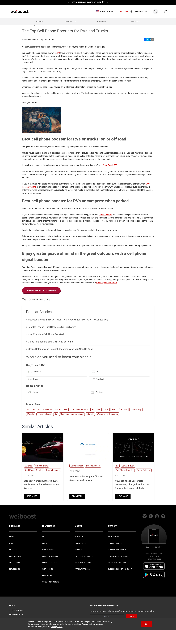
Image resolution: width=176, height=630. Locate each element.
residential (70, 22)
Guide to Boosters (50, 582)
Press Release (44, 414)
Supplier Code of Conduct (120, 569)
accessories (133, 22)
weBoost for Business (107, 414)
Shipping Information (117, 550)
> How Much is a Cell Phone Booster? (45, 334)
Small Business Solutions (71, 414)
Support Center (115, 543)
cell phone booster (79, 409)
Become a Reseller (83, 563)
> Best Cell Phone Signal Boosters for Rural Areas (51, 327)
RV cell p (100, 282)
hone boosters (110, 282)
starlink (90, 414)
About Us (79, 537)
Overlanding (136, 409)
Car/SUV (37, 371)
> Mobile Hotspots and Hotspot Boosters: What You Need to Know (60, 349)
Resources (47, 575)
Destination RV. (105, 214)
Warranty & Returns (117, 563)
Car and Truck (37, 299)
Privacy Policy (57, 626)
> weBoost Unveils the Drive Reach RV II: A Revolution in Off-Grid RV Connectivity (67, 319)
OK (146, 624)
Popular (30, 414)
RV (58, 53)
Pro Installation (49, 563)
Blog (44, 543)
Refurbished (14, 569)
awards (36, 409)
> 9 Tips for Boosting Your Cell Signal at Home (49, 341)
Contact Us (113, 537)
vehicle (39, 22)
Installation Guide (50, 556)
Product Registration (118, 556)
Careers (78, 550)
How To (123, 409)
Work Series (47, 569)
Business (100, 392)
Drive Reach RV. (110, 165)
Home (35, 392)
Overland (100, 379)
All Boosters (15, 556)
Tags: (25, 299)
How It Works (48, 550)
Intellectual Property (85, 556)
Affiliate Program (83, 569)
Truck (35, 379)
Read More (32, 496)
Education (96, 409)
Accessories (14, 563)
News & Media (80, 543)
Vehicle (12, 537)
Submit (132, 616)
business (101, 22)
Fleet (106, 409)
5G (28, 409)
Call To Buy (124, 11)
